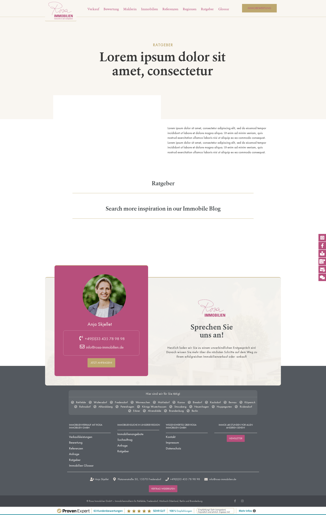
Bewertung (111, 9)
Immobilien (149, 9)
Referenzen (170, 9)
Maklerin (130, 9)
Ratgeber (207, 9)
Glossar (223, 9)
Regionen (189, 9)
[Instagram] (242, 501)
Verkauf (93, 9)
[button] (101, 362)
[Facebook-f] (235, 501)
